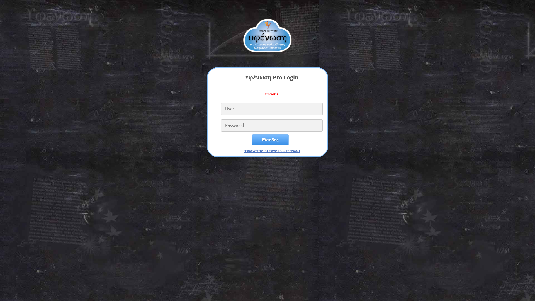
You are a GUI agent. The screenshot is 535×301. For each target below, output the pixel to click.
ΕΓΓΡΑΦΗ (293, 151)
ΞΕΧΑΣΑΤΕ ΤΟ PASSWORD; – (265, 151)
